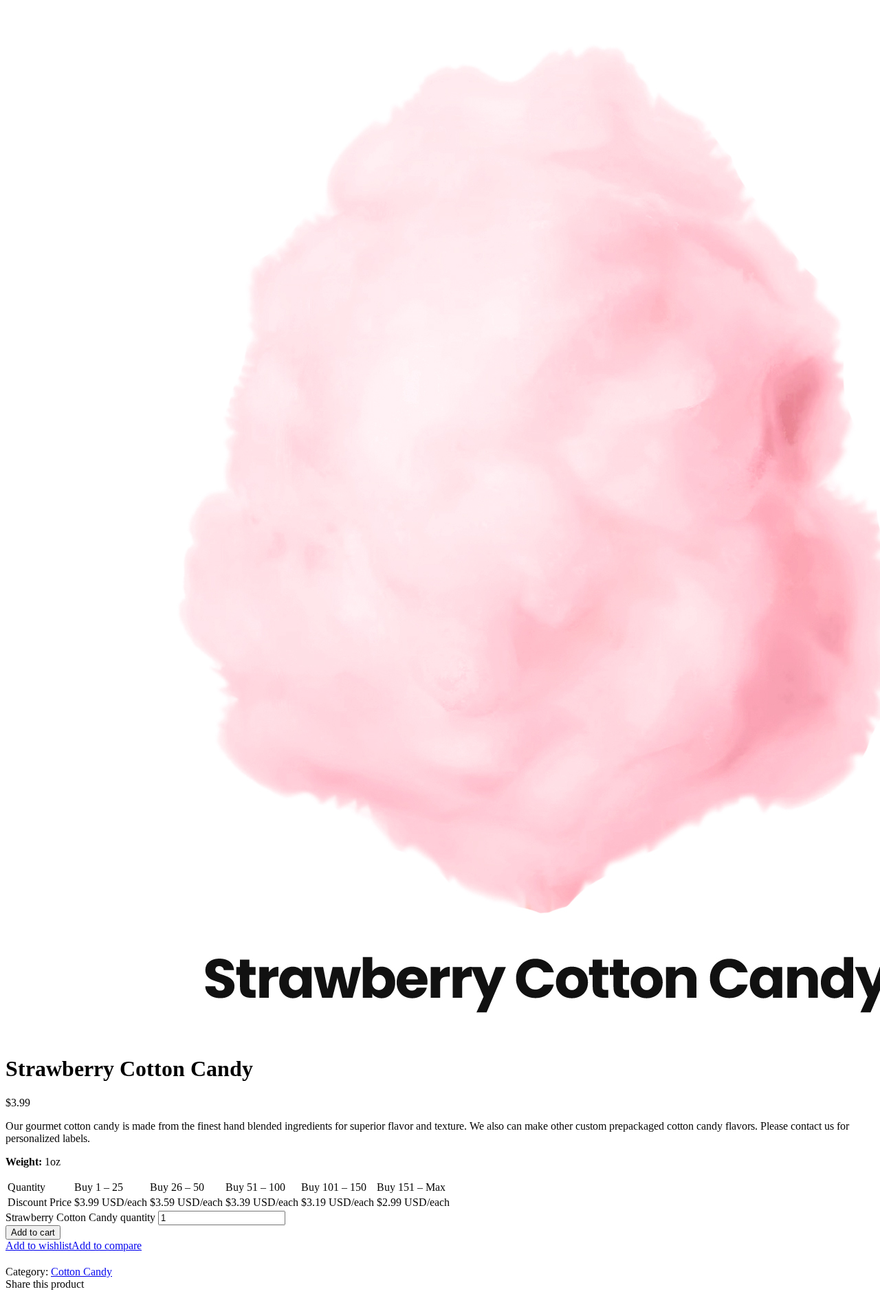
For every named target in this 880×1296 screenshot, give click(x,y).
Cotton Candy (81, 1271)
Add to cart (33, 1232)
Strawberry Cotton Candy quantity (80, 1217)
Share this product (45, 1284)
